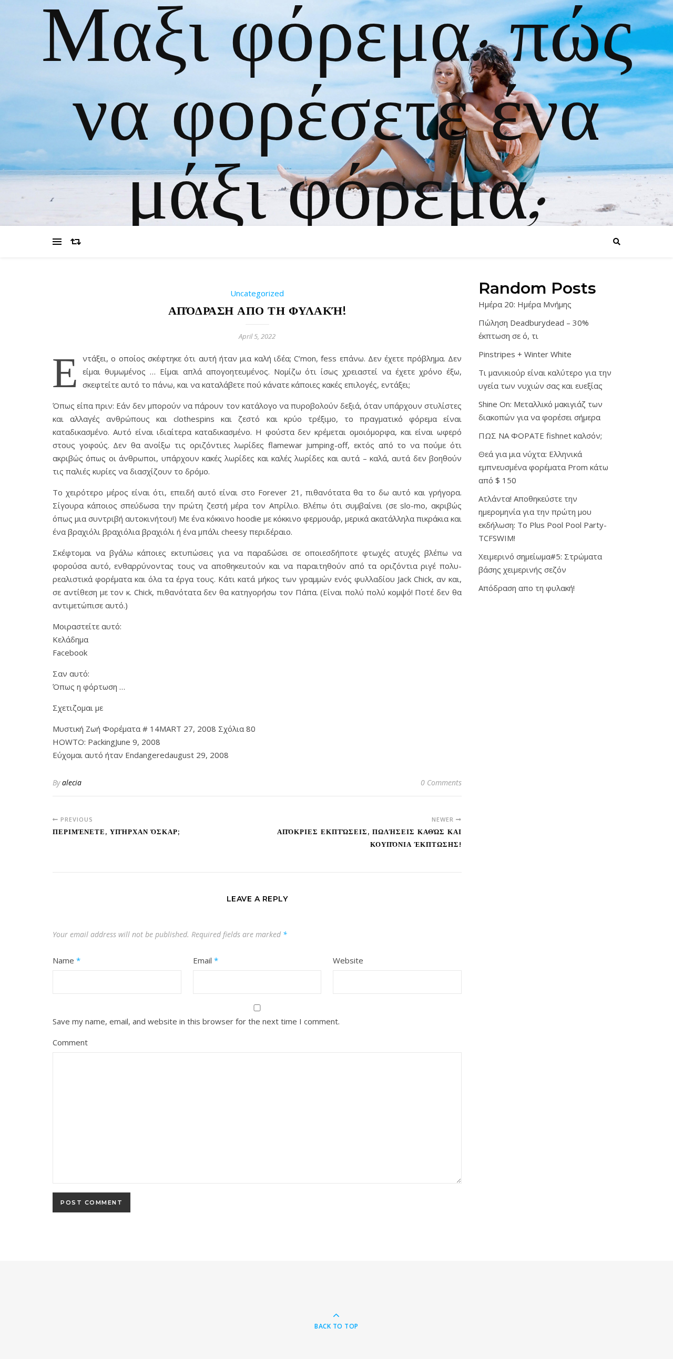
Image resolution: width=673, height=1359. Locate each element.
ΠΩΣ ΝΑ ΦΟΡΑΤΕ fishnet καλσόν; (540, 435)
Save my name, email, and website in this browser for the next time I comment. (196, 1021)
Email (205, 960)
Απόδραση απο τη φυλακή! (526, 588)
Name (66, 960)
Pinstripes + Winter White (525, 354)
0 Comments (441, 782)
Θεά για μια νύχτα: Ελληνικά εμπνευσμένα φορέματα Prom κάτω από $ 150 (543, 467)
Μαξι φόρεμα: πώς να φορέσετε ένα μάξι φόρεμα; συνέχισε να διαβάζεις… (337, 197)
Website (348, 960)
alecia (71, 782)
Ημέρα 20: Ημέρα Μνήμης (525, 304)
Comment (70, 1042)
